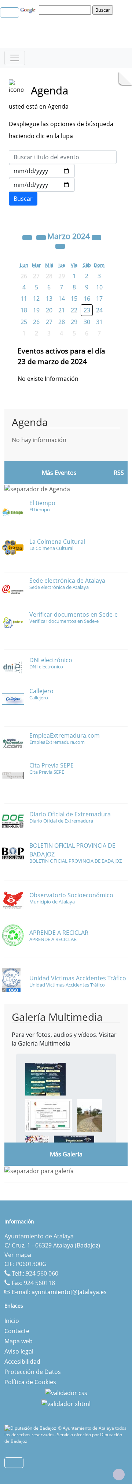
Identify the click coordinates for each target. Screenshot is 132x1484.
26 (36, 322)
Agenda (30, 422)
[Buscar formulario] (23, 199)
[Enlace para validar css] (66, 1392)
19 (36, 310)
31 (99, 322)
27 (49, 322)
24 (99, 310)
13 (49, 298)
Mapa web (18, 1341)
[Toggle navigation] (14, 58)
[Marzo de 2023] (27, 237)
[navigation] (66, 10)
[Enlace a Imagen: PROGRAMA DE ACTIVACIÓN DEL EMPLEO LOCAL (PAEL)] (48, 1115)
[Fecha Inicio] (42, 171)
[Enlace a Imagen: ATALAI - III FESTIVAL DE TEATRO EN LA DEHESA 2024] (45, 1079)
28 (61, 322)
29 (74, 322)
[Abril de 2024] (60, 246)
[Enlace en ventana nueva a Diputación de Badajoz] (31, 1428)
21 (61, 310)
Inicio (11, 1321)
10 (99, 287)
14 (61, 298)
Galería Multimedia (57, 1017)
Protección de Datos (32, 1372)
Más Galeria (66, 1154)
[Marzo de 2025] (96, 237)
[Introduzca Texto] (63, 157)
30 (87, 322)
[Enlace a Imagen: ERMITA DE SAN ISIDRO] (89, 1115)
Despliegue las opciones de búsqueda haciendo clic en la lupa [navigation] (61, 130)
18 (24, 310)
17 (99, 298)
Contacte (16, 1331)
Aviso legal (18, 1351)
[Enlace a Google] (29, 9)
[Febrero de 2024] (41, 237)
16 (87, 298)
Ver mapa (17, 1255)
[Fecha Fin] (42, 185)
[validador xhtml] (66, 1403)
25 (24, 322)
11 (24, 298)
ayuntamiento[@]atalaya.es (69, 1292)
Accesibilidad (22, 1362)
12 (36, 298)
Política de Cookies (30, 1382)
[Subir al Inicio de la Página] (119, 1474)
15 (74, 298)
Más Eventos (59, 473)
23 (87, 310)
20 (49, 310)
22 (74, 310)
